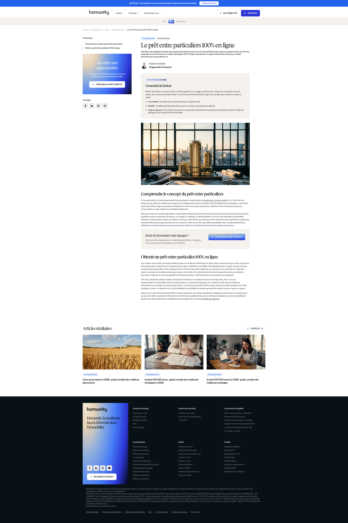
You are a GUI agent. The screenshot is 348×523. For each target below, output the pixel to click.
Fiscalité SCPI (229, 450)
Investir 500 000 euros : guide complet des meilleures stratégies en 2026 (171, 381)
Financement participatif (142, 461)
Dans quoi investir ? (185, 447)
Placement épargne (140, 447)
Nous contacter (138, 427)
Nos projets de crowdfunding (189, 417)
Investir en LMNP (185, 475)
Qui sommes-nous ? (140, 413)
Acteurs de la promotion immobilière (238, 413)
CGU (150, 512)
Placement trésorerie (141, 454)
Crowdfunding (138, 457)
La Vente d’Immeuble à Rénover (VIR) (238, 427)
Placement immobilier (141, 450)
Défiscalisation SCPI (232, 454)
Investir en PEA (184, 468)
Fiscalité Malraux (230, 461)
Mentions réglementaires (111, 512)
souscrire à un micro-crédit (215, 200)
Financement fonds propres (234, 417)
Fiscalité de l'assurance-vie (234, 464)
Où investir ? (183, 420)
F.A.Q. (135, 424)
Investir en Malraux (185, 464)
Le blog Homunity (139, 417)
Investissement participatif (143, 468)
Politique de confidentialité (135, 512)
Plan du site (195, 512)
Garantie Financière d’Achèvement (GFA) (239, 424)
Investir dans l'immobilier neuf (189, 454)
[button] (120, 13)
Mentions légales (92, 512)
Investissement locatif (141, 472)
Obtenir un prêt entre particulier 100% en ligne (102, 48)
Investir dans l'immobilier (187, 450)
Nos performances (140, 420)
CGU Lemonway (161, 512)
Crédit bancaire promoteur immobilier (238, 420)
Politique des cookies (179, 512)
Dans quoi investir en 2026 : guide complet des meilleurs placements (111, 381)
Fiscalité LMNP (230, 468)
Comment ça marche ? (186, 413)
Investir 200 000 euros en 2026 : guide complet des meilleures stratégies (233, 381)
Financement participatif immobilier (146, 464)
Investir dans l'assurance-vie (189, 472)
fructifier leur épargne (210, 299)
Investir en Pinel (184, 461)
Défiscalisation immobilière (234, 472)
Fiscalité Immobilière (232, 447)
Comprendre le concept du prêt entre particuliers (104, 44)
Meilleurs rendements (141, 475)
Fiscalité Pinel (229, 457)
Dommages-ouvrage (232, 431)
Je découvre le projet (209, 3)
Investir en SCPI (184, 457)
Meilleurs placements (141, 479)
